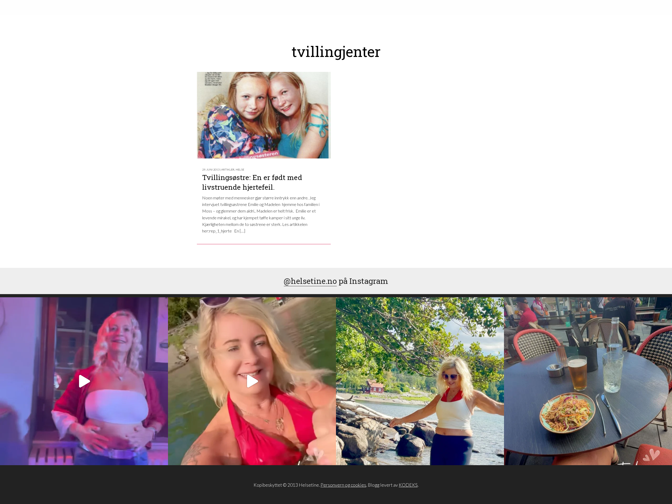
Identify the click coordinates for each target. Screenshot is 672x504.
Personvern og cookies (343, 485)
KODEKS (408, 485)
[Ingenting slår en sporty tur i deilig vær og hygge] (420, 381)
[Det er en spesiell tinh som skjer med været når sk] (252, 381)
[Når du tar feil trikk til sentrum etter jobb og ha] (588, 381)
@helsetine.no (310, 281)
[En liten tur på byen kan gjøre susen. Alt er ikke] (84, 381)
